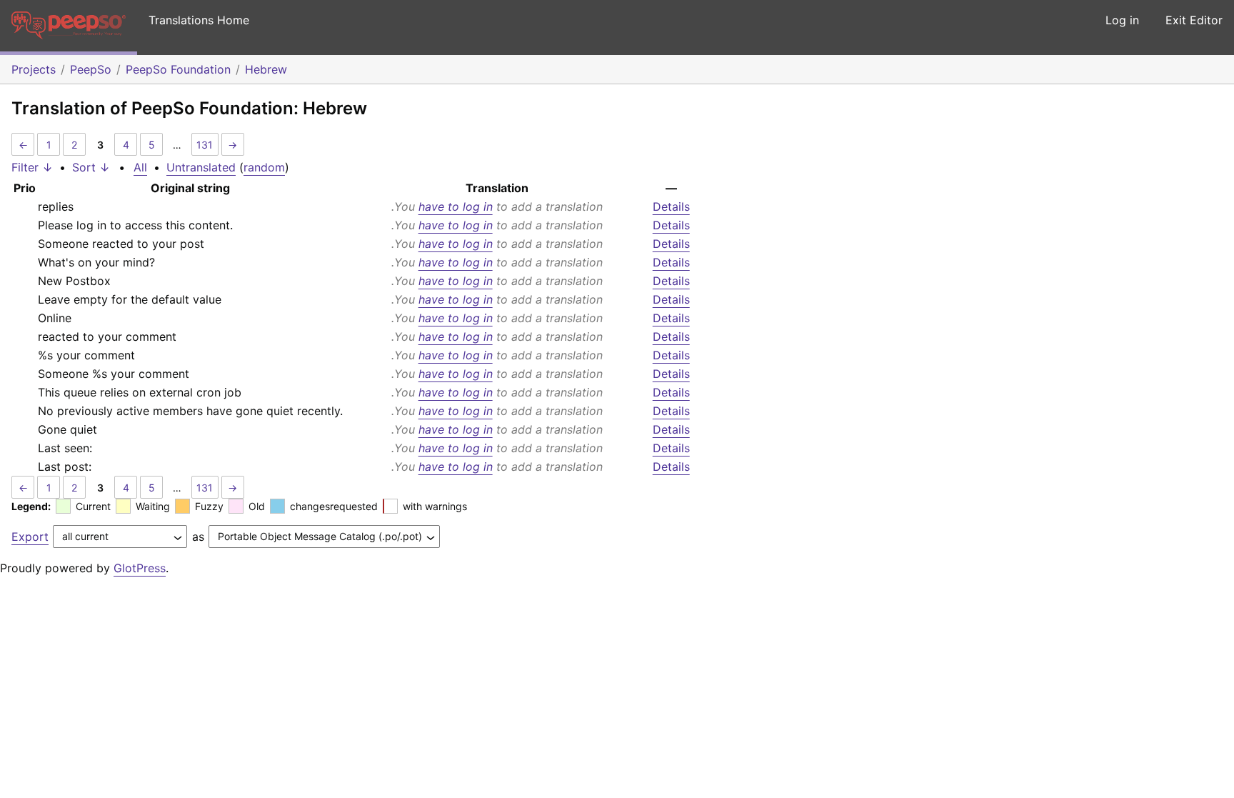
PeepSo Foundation (178, 69)
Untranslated (201, 167)
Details (671, 206)
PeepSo (90, 69)
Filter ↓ (32, 167)
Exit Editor (1194, 20)
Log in (1122, 20)
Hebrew (266, 69)
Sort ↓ (91, 167)
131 (204, 145)
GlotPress (140, 568)
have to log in (455, 206)
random (264, 167)
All (140, 167)
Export (30, 536)
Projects (33, 69)
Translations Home (199, 20)
